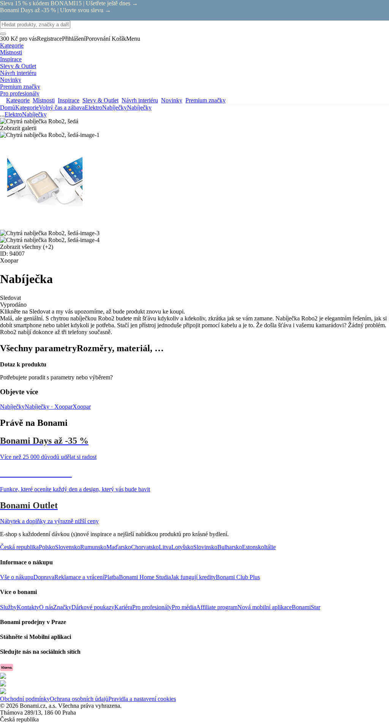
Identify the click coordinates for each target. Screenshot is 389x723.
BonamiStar (306, 607)
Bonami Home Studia (145, 577)
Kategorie (27, 107)
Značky (62, 607)
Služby (8, 607)
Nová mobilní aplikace (264, 607)
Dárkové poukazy (92, 607)
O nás (46, 607)
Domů (7, 107)
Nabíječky (139, 107)
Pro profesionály (152, 607)
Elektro (93, 107)
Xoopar (82, 406)
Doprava (43, 577)
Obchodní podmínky (25, 699)
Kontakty (28, 607)
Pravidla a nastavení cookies (142, 699)
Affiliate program (216, 607)
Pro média (184, 607)
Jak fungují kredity (193, 577)
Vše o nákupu (16, 577)
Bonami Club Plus (238, 577)
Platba (111, 577)
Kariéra (123, 607)
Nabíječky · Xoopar (49, 406)
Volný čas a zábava (62, 107)
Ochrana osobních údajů (79, 699)
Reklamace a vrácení (79, 577)
